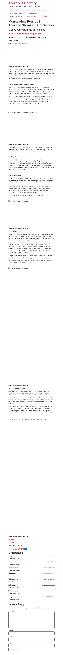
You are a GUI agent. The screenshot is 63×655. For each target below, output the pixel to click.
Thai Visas (44, 16)
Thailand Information (16, 16)
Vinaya (13, 259)
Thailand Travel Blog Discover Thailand (34, 10)
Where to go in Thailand (17, 13)
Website (10, 643)
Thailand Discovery (22, 3)
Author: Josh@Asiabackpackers (24, 33)
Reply (9, 560)
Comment (11, 611)
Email (10, 636)
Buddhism (13, 260)
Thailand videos (32, 13)
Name (10, 630)
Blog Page (11, 542)
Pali (47, 96)
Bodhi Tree (14, 246)
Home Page (11, 539)
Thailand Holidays (31, 16)
